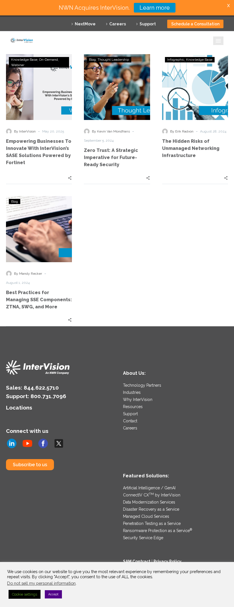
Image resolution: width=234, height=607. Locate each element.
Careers (117, 24)
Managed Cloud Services (146, 516)
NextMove (85, 24)
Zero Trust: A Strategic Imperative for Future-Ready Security (111, 157)
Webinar (17, 65)
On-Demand (48, 60)
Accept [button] (53, 594)
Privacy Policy (167, 561)
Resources (133, 406)
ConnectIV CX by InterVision (151, 495)
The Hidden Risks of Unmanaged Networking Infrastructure (190, 148)
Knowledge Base (24, 60)
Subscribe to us (30, 464)
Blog (92, 60)
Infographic (175, 60)
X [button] (228, 5)
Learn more (155, 7)
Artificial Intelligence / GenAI (149, 488)
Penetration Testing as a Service (152, 523)
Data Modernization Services (149, 502)
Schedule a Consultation (195, 24)
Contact (130, 421)
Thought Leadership (113, 60)
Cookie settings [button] (24, 594)
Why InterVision (137, 399)
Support (148, 24)
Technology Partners (142, 385)
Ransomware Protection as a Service (157, 530)
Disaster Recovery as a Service (151, 509)
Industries (132, 392)
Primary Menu (218, 40)
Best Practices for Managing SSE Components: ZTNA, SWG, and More (39, 299)
